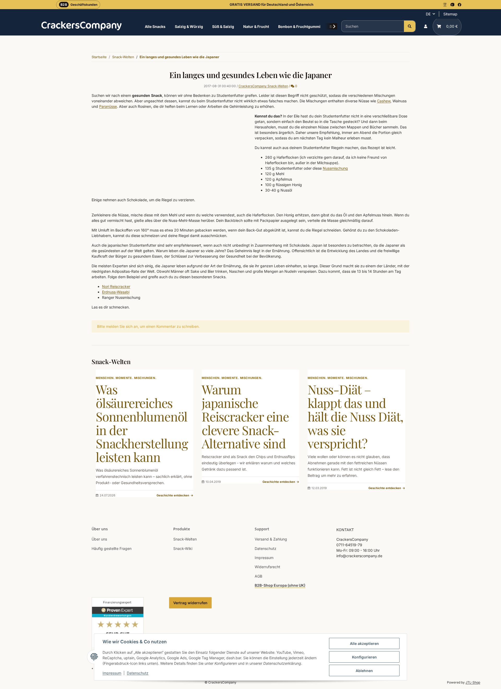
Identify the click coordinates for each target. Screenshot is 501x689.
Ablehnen (364, 670)
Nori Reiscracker (116, 286)
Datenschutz (137, 673)
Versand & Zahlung (271, 539)
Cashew (383, 101)
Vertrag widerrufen (190, 603)
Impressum (112, 673)
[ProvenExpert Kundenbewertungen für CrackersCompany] (118, 628)
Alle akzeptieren (364, 643)
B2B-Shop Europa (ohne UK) (280, 585)
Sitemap (450, 14)
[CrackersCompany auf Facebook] (459, 5)
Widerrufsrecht (267, 567)
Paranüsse (108, 106)
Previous (104, 434)
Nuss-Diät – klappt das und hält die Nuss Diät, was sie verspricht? (355, 416)
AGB (258, 576)
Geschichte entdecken (175, 495)
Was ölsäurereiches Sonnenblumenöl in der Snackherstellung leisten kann (142, 423)
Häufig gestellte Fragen (112, 548)
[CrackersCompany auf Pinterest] (452, 5)
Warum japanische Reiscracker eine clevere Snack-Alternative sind (245, 416)
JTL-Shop (473, 682)
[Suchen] (409, 26)
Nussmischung (335, 168)
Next (396, 434)
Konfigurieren (364, 657)
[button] (425, 26)
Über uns (99, 539)
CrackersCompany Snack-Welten (263, 86)
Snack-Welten (185, 539)
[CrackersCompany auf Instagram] (445, 5)
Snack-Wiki (182, 548)
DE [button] (428, 14)
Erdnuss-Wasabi (115, 292)
